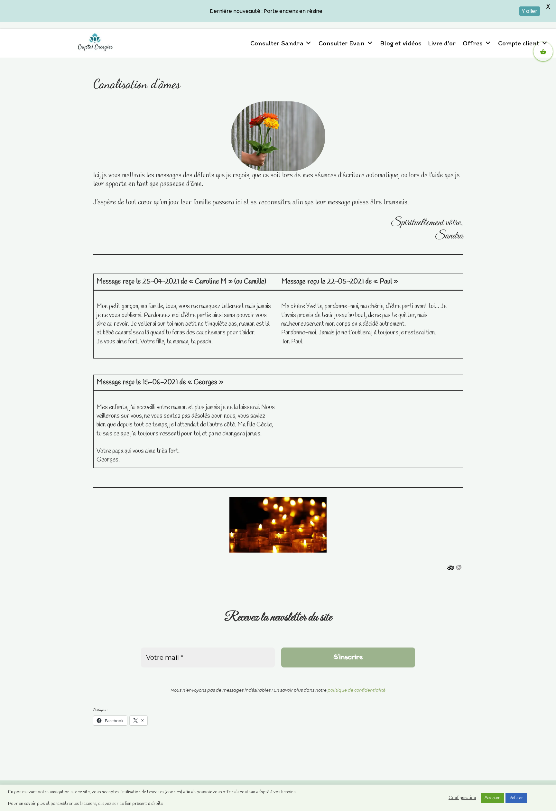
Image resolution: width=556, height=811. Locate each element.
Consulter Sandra (276, 43)
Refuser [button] (516, 798)
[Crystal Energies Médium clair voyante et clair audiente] (95, 41)
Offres (473, 43)
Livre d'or (442, 43)
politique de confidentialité (356, 690)
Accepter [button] (492, 798)
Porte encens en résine (293, 11)
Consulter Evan (342, 43)
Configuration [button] (462, 798)
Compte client (518, 43)
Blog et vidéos (401, 43)
